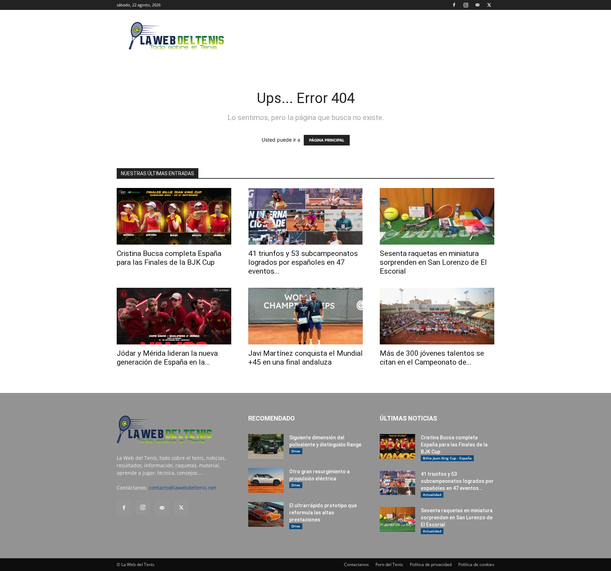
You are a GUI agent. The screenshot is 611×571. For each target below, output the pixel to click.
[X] (489, 5)
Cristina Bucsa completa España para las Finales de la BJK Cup (169, 258)
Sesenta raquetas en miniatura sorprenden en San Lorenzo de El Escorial (433, 262)
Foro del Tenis (389, 564)
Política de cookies (476, 564)
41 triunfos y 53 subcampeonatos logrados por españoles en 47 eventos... (303, 262)
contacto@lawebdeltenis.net (182, 487)
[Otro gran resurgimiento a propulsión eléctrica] (266, 480)
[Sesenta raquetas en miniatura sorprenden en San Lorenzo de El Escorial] (437, 216)
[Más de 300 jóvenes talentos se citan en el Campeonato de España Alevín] (437, 316)
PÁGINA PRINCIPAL (326, 140)
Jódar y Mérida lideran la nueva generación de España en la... (167, 357)
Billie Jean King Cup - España (447, 458)
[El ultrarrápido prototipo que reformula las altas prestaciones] (266, 514)
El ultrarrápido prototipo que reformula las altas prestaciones (323, 513)
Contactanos (356, 564)
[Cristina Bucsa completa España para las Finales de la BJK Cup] (174, 216)
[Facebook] (454, 5)
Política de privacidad (431, 564)
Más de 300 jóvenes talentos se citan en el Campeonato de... (432, 357)
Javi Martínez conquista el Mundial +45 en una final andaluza (305, 357)
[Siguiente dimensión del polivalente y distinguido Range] (266, 446)
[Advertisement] (365, 36)
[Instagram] (465, 5)
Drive (295, 451)
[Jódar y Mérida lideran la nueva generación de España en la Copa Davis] (174, 316)
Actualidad (432, 494)
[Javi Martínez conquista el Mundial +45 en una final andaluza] (305, 316)
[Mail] (477, 5)
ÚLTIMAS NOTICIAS (408, 418)
